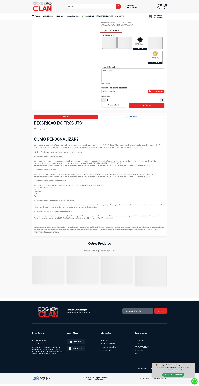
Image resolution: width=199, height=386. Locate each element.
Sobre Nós (104, 340)
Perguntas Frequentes (108, 343)
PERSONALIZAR (89, 16)
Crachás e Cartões (73, 16)
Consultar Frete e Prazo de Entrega (114, 88)
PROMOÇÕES (48, 16)
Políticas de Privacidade (108, 347)
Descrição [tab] (65, 117)
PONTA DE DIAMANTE (105, 16)
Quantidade (105, 96)
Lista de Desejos (115, 105)
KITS (136, 354)
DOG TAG (60, 16)
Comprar (148, 105)
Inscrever (161, 311)
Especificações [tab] (131, 117)
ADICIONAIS (120, 16)
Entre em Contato (106, 350)
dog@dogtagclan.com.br (40, 343)
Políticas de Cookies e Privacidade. (173, 370)
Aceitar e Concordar (173, 374)
